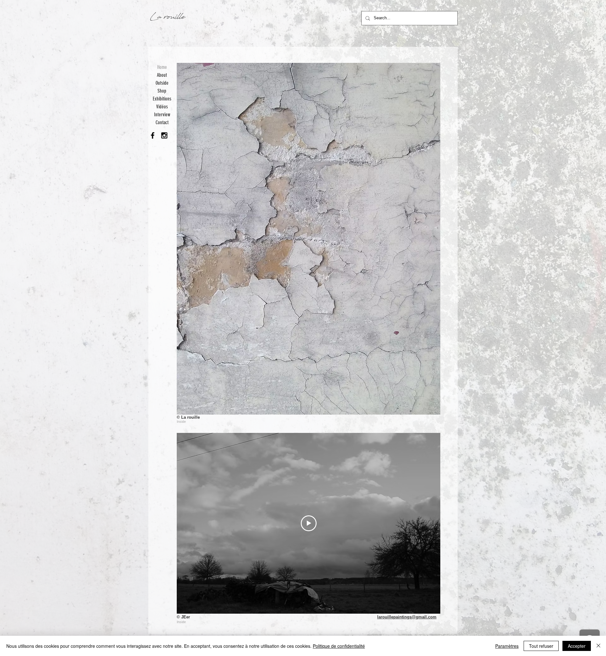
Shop (161, 91)
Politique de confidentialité (339, 646)
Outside (162, 83)
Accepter (576, 646)
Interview (162, 115)
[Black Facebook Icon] (152, 135)
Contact (162, 122)
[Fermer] (598, 646)
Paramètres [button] (507, 646)
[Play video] (309, 523)
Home (162, 67)
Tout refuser (541, 646)
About (162, 75)
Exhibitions (162, 99)
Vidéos (162, 107)
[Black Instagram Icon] (164, 135)
